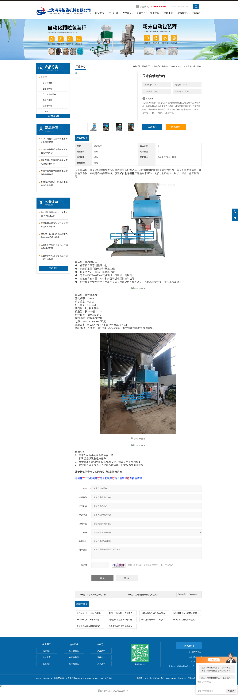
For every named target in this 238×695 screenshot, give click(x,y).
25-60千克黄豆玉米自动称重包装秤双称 (90, 619)
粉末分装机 (74, 651)
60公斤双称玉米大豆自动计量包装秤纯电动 (155, 619)
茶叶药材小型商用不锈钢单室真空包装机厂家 (54, 162)
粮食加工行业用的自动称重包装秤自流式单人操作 (54, 235)
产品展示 (127, 13)
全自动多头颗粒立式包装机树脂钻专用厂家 (54, 151)
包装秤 (43, 77)
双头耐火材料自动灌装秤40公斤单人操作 (90, 626)
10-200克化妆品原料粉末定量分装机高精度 (54, 140)
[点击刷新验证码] (118, 565)
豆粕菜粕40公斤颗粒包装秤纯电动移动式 (90, 613)
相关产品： (81, 604)
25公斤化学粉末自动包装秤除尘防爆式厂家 (54, 246)
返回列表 (193, 594)
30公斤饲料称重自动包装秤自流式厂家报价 (54, 257)
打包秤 (45, 111)
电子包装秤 (47, 100)
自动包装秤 (47, 83)
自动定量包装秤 (49, 94)
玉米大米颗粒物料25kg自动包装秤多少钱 (155, 613)
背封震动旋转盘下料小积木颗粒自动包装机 (54, 183)
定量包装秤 (47, 89)
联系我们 (196, 13)
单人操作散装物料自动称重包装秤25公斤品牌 (54, 214)
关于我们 (113, 13)
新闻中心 (140, 13)
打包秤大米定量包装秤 (96, 594)
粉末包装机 (74, 664)
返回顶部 (182, 594)
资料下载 (168, 13)
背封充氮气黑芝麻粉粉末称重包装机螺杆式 (54, 173)
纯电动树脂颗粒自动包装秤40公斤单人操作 (122, 619)
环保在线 (191, 678)
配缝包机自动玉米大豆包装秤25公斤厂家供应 (54, 225)
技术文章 (154, 13)
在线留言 (182, 13)
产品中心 (156, 66)
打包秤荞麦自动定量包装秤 (147, 594)
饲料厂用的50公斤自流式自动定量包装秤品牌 (122, 613)
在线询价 (152, 127)
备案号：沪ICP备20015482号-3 (150, 678)
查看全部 (53, 268)
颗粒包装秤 (47, 106)
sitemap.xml (171, 678)
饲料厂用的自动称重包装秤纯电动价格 (187, 619)
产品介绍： (81, 138)
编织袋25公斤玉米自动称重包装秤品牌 (187, 613)
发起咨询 (231, 691)
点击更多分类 (53, 116)
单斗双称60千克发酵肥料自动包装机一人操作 (122, 626)
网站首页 (99, 13)
